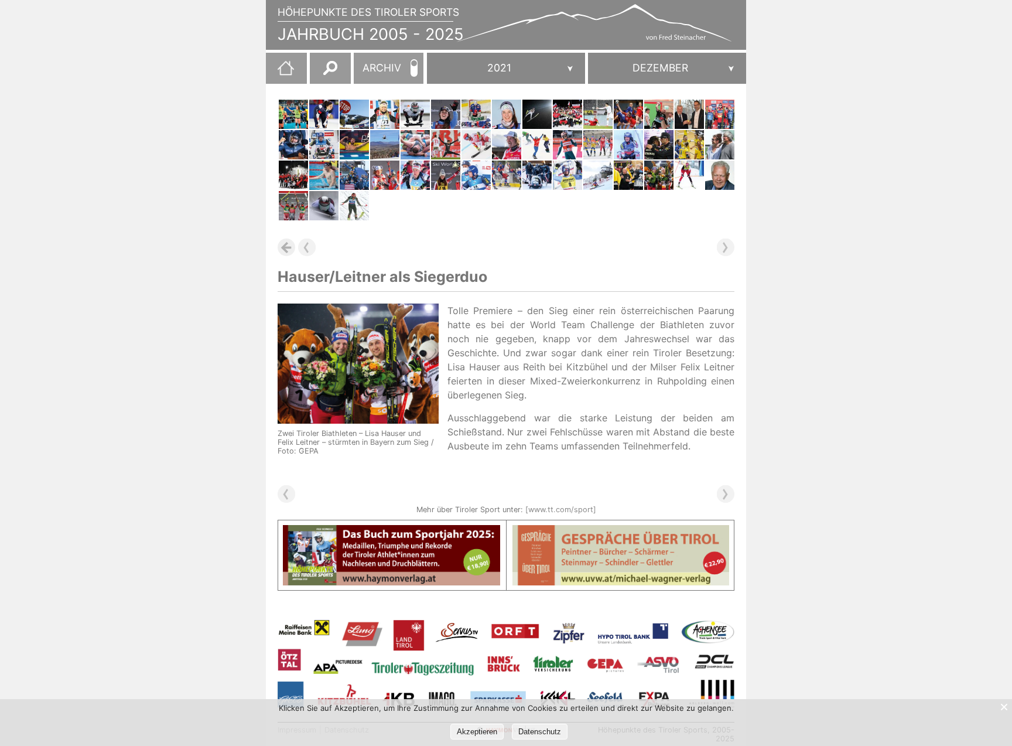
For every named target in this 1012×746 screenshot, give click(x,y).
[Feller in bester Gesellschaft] (506, 144)
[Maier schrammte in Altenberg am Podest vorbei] (537, 175)
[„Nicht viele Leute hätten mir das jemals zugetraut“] (324, 175)
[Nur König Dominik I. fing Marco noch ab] (567, 175)
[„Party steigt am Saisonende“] (293, 175)
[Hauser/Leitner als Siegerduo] (658, 175)
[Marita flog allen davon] (537, 114)
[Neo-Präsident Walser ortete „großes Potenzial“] (689, 114)
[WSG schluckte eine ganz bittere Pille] (598, 114)
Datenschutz (539, 731)
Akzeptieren (477, 731)
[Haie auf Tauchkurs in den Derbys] (506, 175)
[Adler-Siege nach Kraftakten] (567, 114)
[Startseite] (280, 73)
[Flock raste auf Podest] (415, 114)
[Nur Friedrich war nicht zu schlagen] (293, 144)
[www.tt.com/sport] (560, 509)
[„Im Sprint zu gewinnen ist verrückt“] (384, 114)
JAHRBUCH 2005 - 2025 (371, 34)
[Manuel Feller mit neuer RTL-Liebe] (384, 175)
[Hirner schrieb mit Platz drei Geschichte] (506, 114)
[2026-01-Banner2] (621, 532)
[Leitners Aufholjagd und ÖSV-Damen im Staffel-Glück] (598, 144)
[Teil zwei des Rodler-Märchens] (476, 175)
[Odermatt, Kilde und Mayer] (354, 114)
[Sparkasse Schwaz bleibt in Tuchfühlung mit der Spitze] (658, 114)
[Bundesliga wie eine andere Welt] (293, 114)
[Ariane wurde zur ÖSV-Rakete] (476, 144)
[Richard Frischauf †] (719, 175)
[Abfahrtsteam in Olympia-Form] (445, 175)
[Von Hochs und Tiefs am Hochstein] (598, 175)
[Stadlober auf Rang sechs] (689, 175)
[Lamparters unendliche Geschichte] (719, 114)
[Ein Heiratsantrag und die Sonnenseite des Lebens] (354, 175)
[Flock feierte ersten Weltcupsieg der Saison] (324, 205)
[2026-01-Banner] (391, 532)
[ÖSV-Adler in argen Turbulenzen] (354, 205)
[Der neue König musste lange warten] (658, 144)
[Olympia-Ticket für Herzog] (324, 114)
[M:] (667, 68)
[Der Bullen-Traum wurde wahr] (445, 144)
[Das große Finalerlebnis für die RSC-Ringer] (415, 144)
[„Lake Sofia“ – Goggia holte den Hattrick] (445, 114)
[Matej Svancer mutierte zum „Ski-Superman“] (384, 144)
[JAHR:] (506, 68)
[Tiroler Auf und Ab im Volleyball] (689, 144)
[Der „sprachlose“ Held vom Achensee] (293, 205)
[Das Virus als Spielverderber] (628, 114)
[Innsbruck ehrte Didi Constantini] (719, 144)
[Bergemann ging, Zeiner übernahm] (628, 175)
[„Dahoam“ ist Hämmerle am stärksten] (537, 144)
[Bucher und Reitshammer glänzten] (354, 144)
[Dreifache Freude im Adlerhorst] (567, 144)
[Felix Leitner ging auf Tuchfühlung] (415, 175)
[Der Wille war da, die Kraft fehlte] (476, 114)
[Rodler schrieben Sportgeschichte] (628, 144)
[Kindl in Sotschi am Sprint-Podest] (324, 144)
